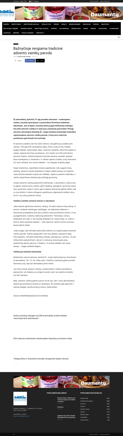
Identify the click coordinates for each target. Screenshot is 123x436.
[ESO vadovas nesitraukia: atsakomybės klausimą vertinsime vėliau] (44, 328)
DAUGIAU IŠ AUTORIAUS (38, 296)
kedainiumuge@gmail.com (21, 416)
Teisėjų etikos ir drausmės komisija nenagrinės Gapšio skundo (41, 359)
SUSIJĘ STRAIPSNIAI (21, 296)
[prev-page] (14, 363)
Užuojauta (60, 407)
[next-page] (17, 363)
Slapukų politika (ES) (104, 434)
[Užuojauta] (51, 409)
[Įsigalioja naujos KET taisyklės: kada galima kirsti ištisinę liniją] (51, 418)
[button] (119, 37)
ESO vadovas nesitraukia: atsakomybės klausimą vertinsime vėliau (42, 338)
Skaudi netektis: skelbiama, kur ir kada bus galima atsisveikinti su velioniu (66, 399)
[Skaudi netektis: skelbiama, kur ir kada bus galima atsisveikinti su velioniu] (51, 400)
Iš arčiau (16, 44)
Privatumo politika (93, 434)
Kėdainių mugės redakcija (24, 56)
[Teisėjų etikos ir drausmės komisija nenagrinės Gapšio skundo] (44, 348)
